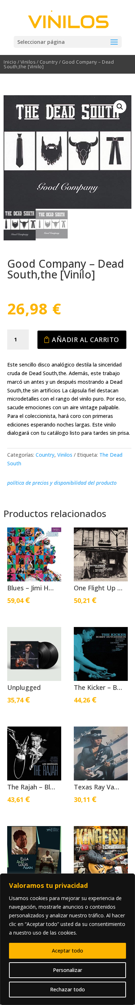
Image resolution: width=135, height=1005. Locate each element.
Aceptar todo (67, 950)
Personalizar (67, 970)
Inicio (10, 62)
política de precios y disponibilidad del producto (62, 482)
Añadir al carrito (85, 339)
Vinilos (28, 62)
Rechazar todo (67, 989)
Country (49, 62)
